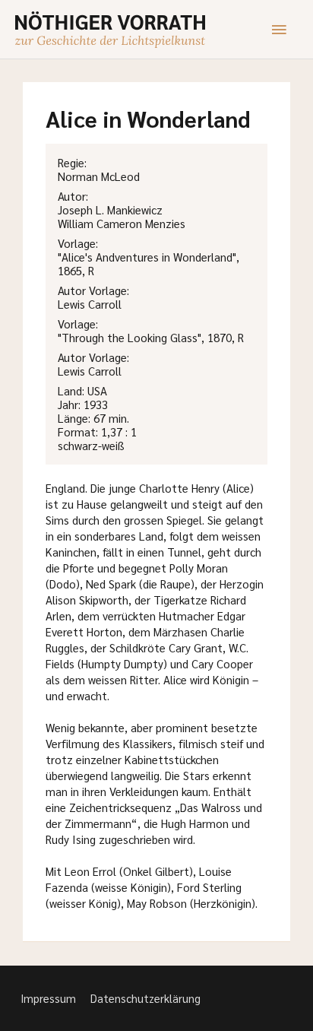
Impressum (48, 998)
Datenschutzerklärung (145, 998)
